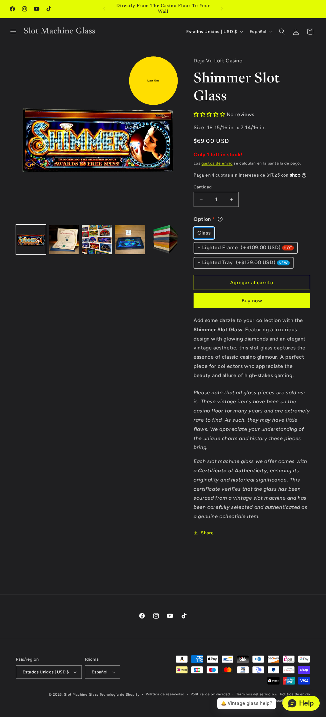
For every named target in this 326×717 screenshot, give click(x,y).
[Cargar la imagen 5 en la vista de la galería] (163, 240)
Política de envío (295, 694)
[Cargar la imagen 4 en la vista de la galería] (130, 240)
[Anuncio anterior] (104, 9)
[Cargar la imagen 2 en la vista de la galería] (64, 240)
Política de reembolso (165, 694)
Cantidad (203, 187)
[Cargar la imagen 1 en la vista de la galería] (31, 240)
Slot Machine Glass (81, 694)
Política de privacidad (210, 694)
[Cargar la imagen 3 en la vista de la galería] (97, 240)
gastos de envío (217, 163)
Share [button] (207, 533)
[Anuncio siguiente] (222, 9)
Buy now (252, 301)
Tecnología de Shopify (120, 694)
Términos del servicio (255, 694)
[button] (13, 32)
